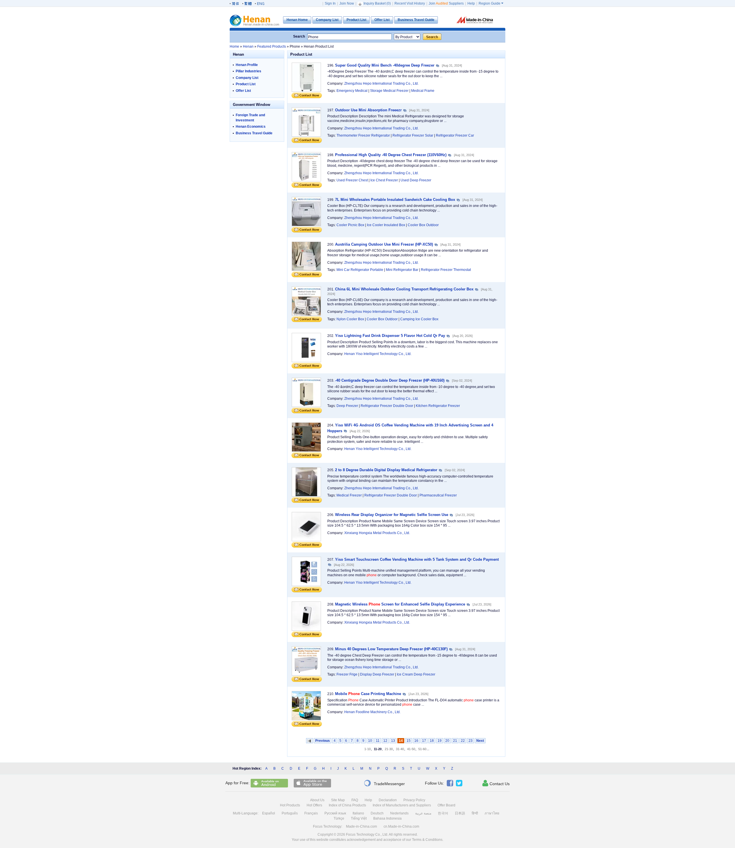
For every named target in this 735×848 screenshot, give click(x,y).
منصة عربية (423, 813)
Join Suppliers (446, 3)
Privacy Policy (414, 800)
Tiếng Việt (359, 818)
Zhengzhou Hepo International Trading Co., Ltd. (381, 83)
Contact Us (496, 783)
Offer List (243, 91)
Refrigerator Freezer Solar (412, 135)
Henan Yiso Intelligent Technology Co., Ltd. (377, 354)
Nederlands (399, 813)
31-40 (400, 749)
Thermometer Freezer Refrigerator (363, 135)
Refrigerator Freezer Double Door (387, 406)
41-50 (411, 749)
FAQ (354, 800)
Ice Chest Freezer (384, 180)
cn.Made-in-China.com (401, 826)
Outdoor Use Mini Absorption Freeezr (368, 110)
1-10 (367, 749)
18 (432, 741)
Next (480, 741)
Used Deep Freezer (416, 180)
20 (447, 741)
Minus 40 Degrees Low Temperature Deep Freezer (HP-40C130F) (391, 649)
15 (409, 741)
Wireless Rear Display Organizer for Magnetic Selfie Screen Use (391, 515)
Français (311, 813)
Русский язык (335, 813)
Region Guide (491, 3)
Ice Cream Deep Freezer (416, 674)
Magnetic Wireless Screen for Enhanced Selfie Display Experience (400, 604)
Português (290, 813)
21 (455, 741)
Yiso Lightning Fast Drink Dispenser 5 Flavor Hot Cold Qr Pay (390, 335)
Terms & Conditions (427, 840)
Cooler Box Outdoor (423, 225)
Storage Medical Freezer (389, 91)
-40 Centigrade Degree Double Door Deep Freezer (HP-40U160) (389, 380)
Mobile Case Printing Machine (368, 694)
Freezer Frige (346, 674)
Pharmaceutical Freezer (438, 495)
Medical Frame (422, 91)
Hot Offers (314, 805)
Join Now (346, 3)
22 (463, 741)
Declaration (388, 800)
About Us (317, 800)
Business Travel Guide (254, 133)
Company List (247, 78)
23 (471, 741)
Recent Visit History (409, 3)
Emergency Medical (352, 91)
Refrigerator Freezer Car (455, 135)
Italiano (358, 813)
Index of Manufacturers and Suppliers (402, 805)
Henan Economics (251, 127)
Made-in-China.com (361, 826)
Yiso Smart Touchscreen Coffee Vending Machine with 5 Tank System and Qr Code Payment (417, 559)
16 (416, 741)
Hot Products (290, 805)
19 (440, 741)
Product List (246, 84)
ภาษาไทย (492, 813)
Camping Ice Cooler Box (419, 319)
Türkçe (339, 818)
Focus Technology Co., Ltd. (367, 835)
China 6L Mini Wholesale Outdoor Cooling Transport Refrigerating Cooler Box (404, 289)
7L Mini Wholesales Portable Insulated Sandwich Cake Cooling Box (395, 199)
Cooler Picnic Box (350, 225)
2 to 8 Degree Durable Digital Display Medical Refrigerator (386, 470)
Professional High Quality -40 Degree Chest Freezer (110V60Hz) (390, 155)
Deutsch (377, 813)
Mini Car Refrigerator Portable (359, 270)
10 (370, 741)
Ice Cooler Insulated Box (386, 225)
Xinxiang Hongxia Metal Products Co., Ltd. (377, 533)
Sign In (330, 3)
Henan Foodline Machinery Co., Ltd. (372, 712)
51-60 (422, 749)
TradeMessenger (384, 783)
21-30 (389, 749)
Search (299, 36)
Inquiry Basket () (377, 3)
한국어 (443, 813)
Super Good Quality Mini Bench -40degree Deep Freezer (384, 65)
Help (471, 3)
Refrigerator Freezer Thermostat (446, 270)
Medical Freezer (349, 495)
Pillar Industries (248, 71)
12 (385, 741)
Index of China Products (347, 805)
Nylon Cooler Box (350, 319)
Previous (322, 741)
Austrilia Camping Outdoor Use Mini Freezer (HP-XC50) (384, 244)
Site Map (338, 800)
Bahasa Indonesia (387, 818)
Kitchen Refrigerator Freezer (438, 406)
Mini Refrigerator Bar (402, 270)
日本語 (460, 813)
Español (268, 813)
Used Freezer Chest (352, 180)
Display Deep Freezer (377, 674)
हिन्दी (475, 813)
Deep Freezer (347, 406)
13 (393, 741)
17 (424, 741)
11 (378, 741)
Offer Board (446, 805)
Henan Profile (247, 65)
